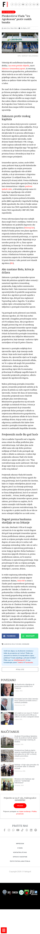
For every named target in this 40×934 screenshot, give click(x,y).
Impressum (20, 843)
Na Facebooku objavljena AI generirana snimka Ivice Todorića (24, 686)
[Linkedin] (31, 830)
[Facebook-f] (12, 4)
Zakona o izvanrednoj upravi (13, 68)
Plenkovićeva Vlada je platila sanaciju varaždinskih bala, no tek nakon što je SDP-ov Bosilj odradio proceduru (25, 753)
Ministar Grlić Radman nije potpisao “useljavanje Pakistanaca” (24, 781)
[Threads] (30, 4)
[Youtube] (23, 4)
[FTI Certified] (33, 893)
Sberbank (25, 644)
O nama (20, 848)
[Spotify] (37, 4)
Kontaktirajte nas (20, 852)
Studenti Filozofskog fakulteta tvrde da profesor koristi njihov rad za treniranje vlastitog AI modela (25, 739)
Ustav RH (21, 580)
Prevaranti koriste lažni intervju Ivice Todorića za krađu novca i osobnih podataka (26, 701)
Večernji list (29, 228)
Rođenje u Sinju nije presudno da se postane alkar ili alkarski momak (26, 766)
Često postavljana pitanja (20, 861)
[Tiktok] (26, 4)
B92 (11, 263)
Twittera (20, 662)
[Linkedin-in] (34, 4)
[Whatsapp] (19, 4)
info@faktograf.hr (20, 660)
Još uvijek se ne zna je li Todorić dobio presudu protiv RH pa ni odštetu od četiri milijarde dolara (26, 715)
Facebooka (29, 662)
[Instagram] (15, 4)
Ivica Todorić (16, 644)
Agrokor (7, 644)
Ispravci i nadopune (20, 857)
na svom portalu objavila (19, 65)
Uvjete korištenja (25, 811)
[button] (10, 636)
